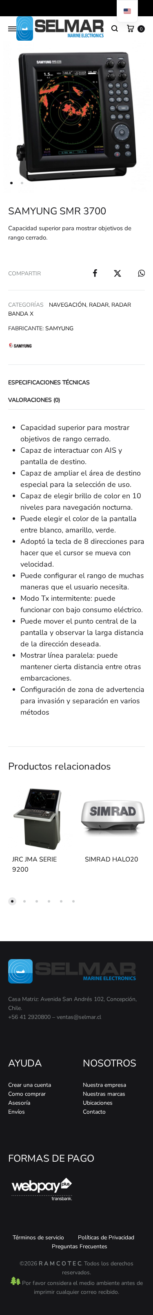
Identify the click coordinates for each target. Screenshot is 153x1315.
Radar (99, 305)
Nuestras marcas (104, 1094)
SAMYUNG (59, 328)
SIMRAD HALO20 (111, 859)
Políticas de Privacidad (106, 1237)
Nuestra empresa (104, 1085)
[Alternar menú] (12, 29)
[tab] (76, 382)
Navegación (67, 305)
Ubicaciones (98, 1103)
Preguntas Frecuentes (79, 1246)
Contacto (94, 1112)
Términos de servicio (38, 1237)
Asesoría (19, 1103)
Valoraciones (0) (34, 400)
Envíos (16, 1112)
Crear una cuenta (29, 1085)
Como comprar (27, 1094)
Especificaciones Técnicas (49, 382)
